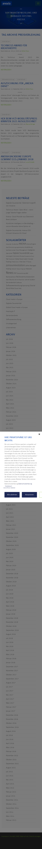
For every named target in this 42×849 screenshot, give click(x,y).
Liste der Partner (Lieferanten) (9, 487)
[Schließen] (39, 434)
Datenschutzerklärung (25, 484)
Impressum (8, 486)
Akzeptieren (29, 495)
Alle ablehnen (12, 495)
